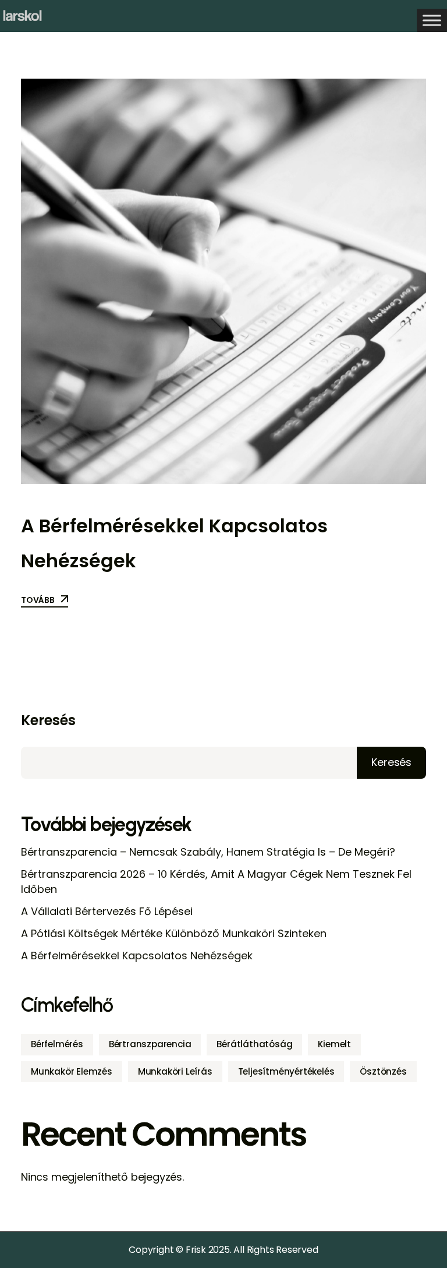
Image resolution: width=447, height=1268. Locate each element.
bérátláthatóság (254, 1044)
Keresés (48, 720)
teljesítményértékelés (286, 1071)
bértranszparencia (150, 1044)
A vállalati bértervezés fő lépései (107, 911)
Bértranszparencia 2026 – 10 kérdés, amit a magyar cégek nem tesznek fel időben (216, 881)
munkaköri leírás (175, 1071)
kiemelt (334, 1044)
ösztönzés (383, 1071)
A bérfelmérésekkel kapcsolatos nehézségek (137, 955)
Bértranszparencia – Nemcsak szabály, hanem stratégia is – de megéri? (208, 852)
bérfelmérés (57, 1044)
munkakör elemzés (71, 1071)
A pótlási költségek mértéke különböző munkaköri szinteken (174, 933)
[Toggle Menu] (432, 20)
